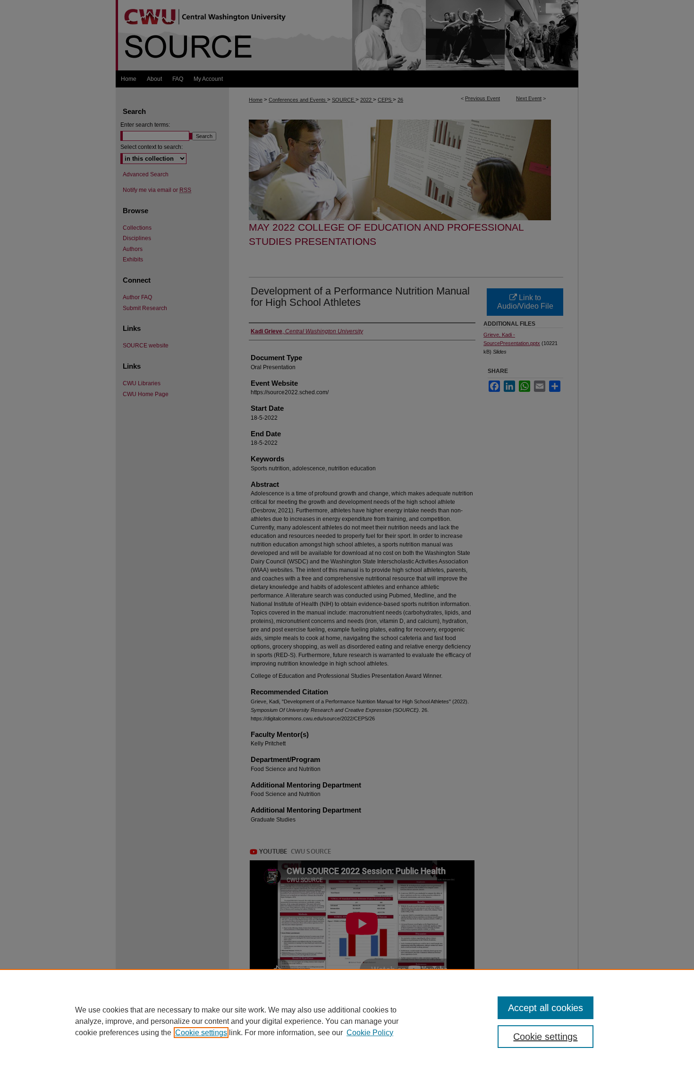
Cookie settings (201, 1033)
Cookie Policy (370, 1033)
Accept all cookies (545, 1008)
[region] (347, 1021)
